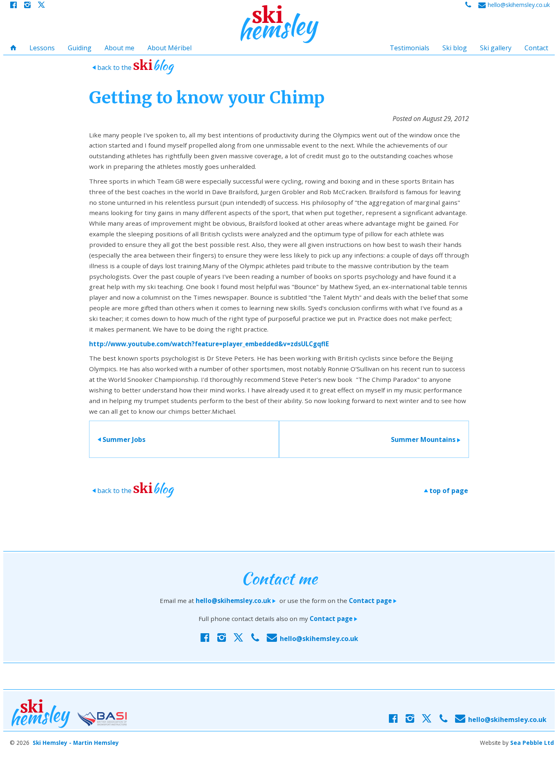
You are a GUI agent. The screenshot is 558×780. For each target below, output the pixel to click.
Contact (536, 47)
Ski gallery (495, 47)
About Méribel (169, 47)
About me (119, 47)
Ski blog (454, 47)
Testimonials (409, 47)
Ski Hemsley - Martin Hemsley (76, 742)
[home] (279, 24)
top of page (445, 490)
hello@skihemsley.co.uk (236, 600)
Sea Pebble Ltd (532, 742)
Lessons (42, 47)
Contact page (373, 600)
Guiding (80, 47)
